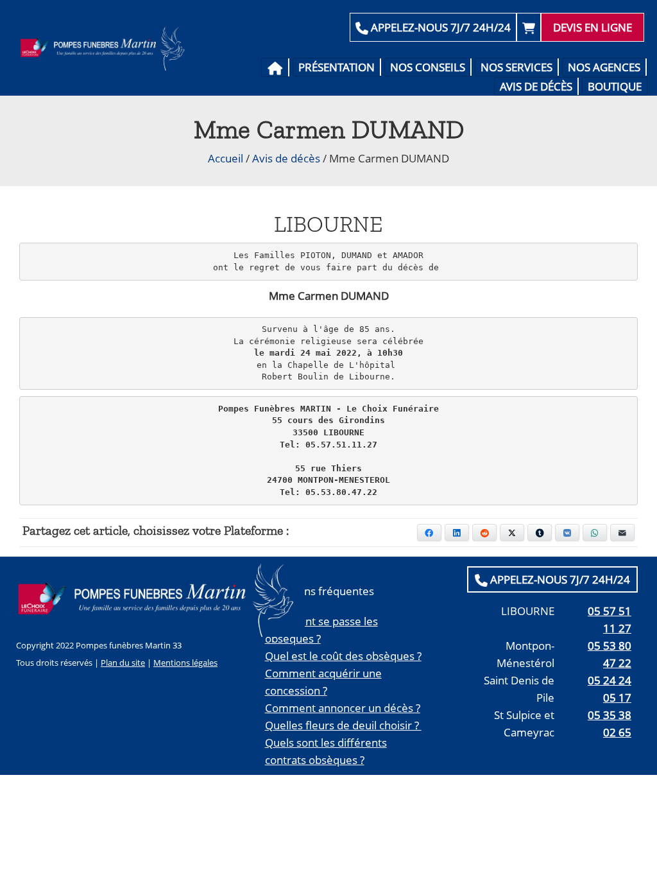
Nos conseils (427, 67)
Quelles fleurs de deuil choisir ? (343, 725)
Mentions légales (185, 662)
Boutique (615, 86)
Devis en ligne (592, 27)
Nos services (516, 67)
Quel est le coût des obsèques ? (343, 655)
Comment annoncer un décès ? (342, 707)
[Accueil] (275, 67)
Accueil (225, 158)
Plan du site (123, 662)
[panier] (528, 27)
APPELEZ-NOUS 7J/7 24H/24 (439, 27)
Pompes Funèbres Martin (105, 48)
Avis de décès (536, 86)
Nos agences (604, 67)
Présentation (336, 67)
